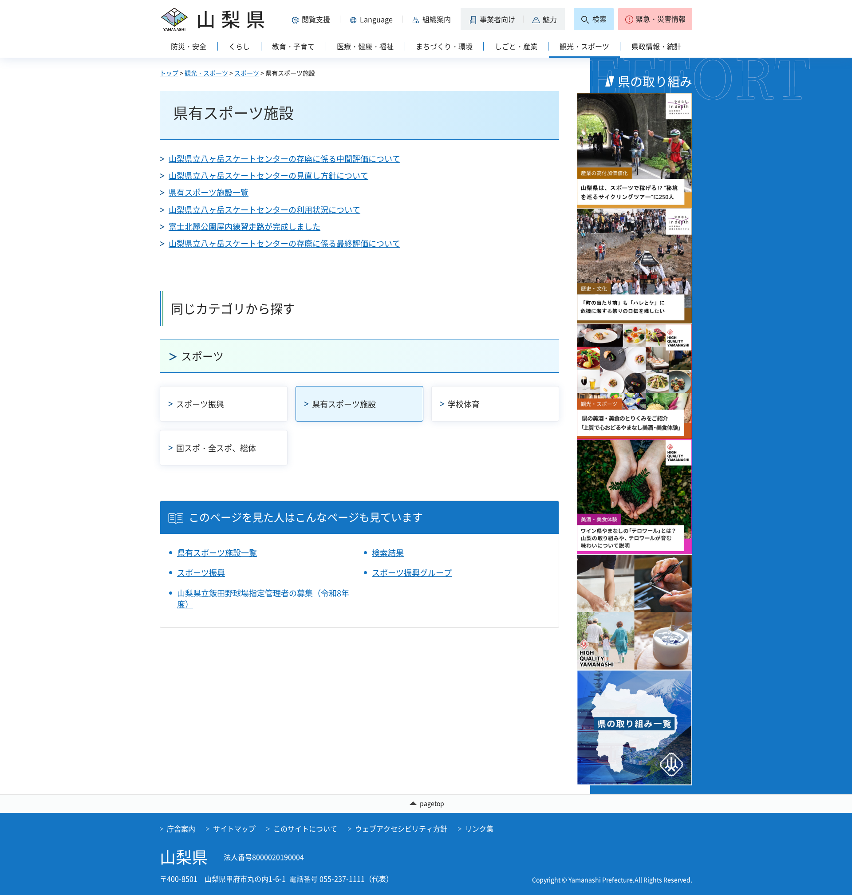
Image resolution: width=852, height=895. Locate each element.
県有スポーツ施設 (344, 404)
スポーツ (246, 72)
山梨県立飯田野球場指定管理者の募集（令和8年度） (263, 598)
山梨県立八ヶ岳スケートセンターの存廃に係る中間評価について (284, 159)
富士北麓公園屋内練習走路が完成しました (244, 227)
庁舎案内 (181, 828)
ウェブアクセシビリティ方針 (401, 828)
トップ (169, 72)
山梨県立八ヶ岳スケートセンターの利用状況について (264, 210)
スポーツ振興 (200, 404)
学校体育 (464, 404)
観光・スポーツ (206, 72)
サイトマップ (234, 828)
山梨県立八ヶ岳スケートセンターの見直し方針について (268, 175)
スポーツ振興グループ (412, 572)
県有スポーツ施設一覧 (208, 192)
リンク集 (479, 828)
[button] (312, 19)
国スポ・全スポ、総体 (216, 448)
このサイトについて (305, 828)
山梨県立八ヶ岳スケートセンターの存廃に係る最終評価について (284, 243)
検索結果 (388, 552)
